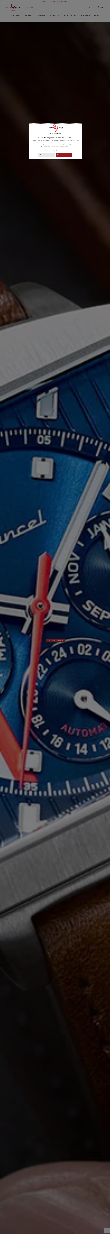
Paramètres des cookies (46, 154)
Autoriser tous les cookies (63, 154)
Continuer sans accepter (55, 133)
